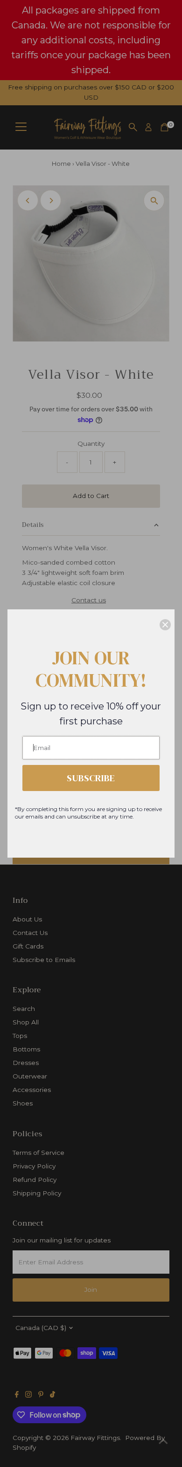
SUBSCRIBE (91, 778)
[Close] (165, 624)
